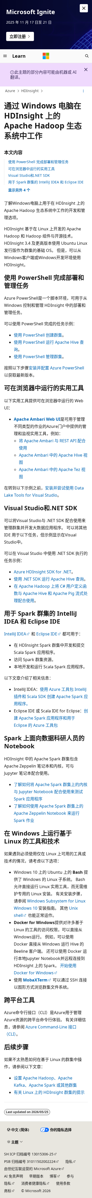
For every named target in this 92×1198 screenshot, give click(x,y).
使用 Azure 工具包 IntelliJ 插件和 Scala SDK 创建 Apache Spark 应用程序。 (51, 696)
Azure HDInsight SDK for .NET (42, 572)
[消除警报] (84, 8)
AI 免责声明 (13, 1176)
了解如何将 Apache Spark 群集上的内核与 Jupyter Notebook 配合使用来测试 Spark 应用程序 (50, 792)
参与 (70, 1176)
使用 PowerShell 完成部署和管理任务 (38, 161)
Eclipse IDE (46, 634)
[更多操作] (83, 91)
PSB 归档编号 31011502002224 (29, 1161)
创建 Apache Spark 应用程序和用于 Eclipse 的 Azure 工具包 (51, 718)
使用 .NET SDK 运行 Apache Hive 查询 (49, 579)
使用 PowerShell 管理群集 (38, 356)
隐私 (69, 1161)
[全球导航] (5, 56)
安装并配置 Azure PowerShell (56, 368)
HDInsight (30, 90)
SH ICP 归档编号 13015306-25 (28, 1154)
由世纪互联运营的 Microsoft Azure (32, 1168)
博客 (53, 1176)
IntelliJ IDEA (15, 634)
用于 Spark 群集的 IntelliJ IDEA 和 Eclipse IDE (46, 182)
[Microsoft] (46, 56)
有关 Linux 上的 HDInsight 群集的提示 (49, 1092)
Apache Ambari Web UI (37, 419)
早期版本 (36, 1176)
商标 (7, 1190)
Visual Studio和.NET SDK (29, 175)
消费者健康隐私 (33, 1183)
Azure (10, 90)
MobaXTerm (35, 980)
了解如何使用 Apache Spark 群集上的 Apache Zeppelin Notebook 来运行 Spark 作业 (48, 813)
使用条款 (63, 1183)
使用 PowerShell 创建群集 (38, 335)
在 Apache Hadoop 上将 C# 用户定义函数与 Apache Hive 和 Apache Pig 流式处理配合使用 (51, 593)
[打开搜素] (87, 56)
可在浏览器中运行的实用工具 (31, 168)
